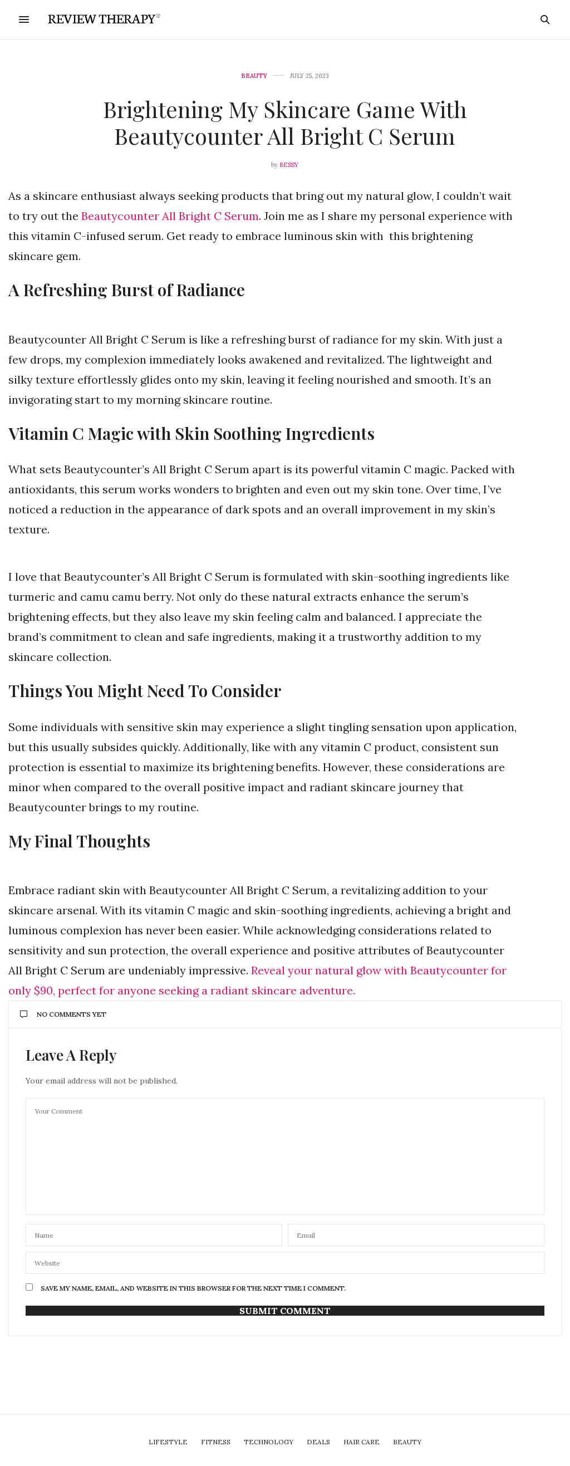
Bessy (288, 165)
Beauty (254, 76)
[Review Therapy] (102, 19)
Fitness (215, 1442)
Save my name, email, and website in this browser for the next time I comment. (193, 1288)
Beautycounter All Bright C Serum (170, 216)
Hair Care (361, 1442)
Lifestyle (168, 1442)
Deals (318, 1442)
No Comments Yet (71, 1014)
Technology (268, 1442)
